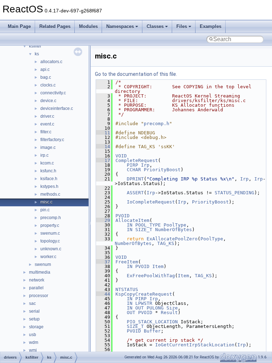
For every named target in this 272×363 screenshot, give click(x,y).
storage (36, 326)
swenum (43, 264)
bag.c (45, 77)
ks (37, 53)
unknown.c (50, 248)
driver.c (47, 116)
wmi (33, 350)
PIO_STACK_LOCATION (152, 321)
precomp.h (50, 217)
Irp (145, 165)
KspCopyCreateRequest (143, 294)
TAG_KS (165, 243)
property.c (49, 225)
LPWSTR (143, 303)
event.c (47, 124)
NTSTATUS (126, 289)
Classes (155, 26)
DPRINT (135, 179)
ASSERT (135, 192)
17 (103, 160)
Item (158, 266)
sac (32, 303)
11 (103, 132)
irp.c (44, 155)
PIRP (132, 165)
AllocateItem (132, 220)
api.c (45, 69)
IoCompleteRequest (151, 202)
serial (34, 311)
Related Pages (54, 26)
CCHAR (134, 169)
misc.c (46, 202)
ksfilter (35, 46)
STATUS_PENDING (234, 192)
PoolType (175, 225)
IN (129, 225)
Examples (210, 26)
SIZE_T (143, 229)
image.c (48, 147)
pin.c (45, 209)
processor (38, 295)
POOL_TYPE (148, 225)
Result (169, 312)
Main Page (19, 26)
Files (181, 26)
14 (103, 146)
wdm (33, 342)
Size (172, 308)
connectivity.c (53, 92)
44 (103, 294)
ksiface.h (48, 178)
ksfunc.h (48, 170)
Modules (88, 26)
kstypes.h (49, 186)
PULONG (155, 308)
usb (32, 334)
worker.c (48, 256)
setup (34, 319)
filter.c (45, 131)
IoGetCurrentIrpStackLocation (194, 344)
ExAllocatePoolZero (172, 238)
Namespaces (120, 26)
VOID (121, 155)
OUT (139, 308)
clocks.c (48, 85)
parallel (36, 287)
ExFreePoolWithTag (151, 275)
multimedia (39, 272)
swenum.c (50, 233)
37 (103, 261)
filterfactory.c (52, 139)
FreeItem (126, 261)
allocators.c (51, 61)
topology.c (50, 241)
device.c (48, 100)
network (36, 280)
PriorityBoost (162, 169)
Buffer (152, 331)
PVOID (122, 215)
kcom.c (47, 163)
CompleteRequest (136, 160)
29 (103, 220)
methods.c (50, 194)
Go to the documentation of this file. (136, 74)
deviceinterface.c (56, 108)
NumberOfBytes (173, 229)
